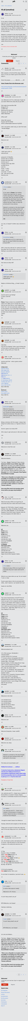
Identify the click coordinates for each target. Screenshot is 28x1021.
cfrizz (4, 566)
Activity (3, 994)
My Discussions (4, 998)
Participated (4, 1002)
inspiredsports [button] (8, 644)
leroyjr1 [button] (6, 726)
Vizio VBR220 (4, 383)
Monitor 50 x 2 (6, 375)
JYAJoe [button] (6, 13)
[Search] (23, 1)
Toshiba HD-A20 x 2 (6, 381)
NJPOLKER (6, 406)
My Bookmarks (14, 996)
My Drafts (14, 1000)
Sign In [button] (9, 60)
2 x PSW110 (5, 378)
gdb (4, 808)
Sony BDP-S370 (5, 393)
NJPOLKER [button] (7, 322)
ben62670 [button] (7, 290)
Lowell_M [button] (6, 520)
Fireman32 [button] (7, 135)
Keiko (4, 886)
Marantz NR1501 (5, 372)
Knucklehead (6, 237)
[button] (26, 10)
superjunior (6, 274)
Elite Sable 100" (5, 370)
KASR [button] (6, 356)
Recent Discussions (5, 992)
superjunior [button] (7, 146)
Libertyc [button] (6, 714)
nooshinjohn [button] (7, 453)
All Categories (4, 990)
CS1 (3, 376)
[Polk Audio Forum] (14, 1)
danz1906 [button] (7, 691)
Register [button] (18, 60)
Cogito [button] (6, 881)
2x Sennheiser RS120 (6, 380)
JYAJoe (5, 187)
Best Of (3, 1005)
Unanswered (14, 1003)
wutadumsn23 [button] (8, 836)
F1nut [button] (6, 749)
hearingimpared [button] (8, 442)
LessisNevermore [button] (8, 182)
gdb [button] (5, 788)
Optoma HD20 (5, 368)
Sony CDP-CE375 (5, 385)
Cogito (5, 919)
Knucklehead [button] (7, 95)
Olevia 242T (4, 391)
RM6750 (4, 373)
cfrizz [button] (6, 497)
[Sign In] (26, 1)
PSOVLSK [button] (7, 803)
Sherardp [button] (6, 68)
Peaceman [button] (7, 738)
